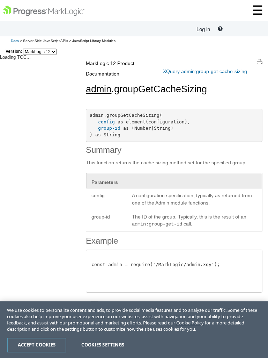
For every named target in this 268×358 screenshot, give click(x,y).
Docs (15, 41)
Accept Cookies (37, 345)
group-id (109, 128)
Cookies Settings (102, 345)
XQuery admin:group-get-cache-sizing (205, 71)
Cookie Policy (190, 323)
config (106, 121)
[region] (134, 329)
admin (98, 89)
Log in (203, 29)
